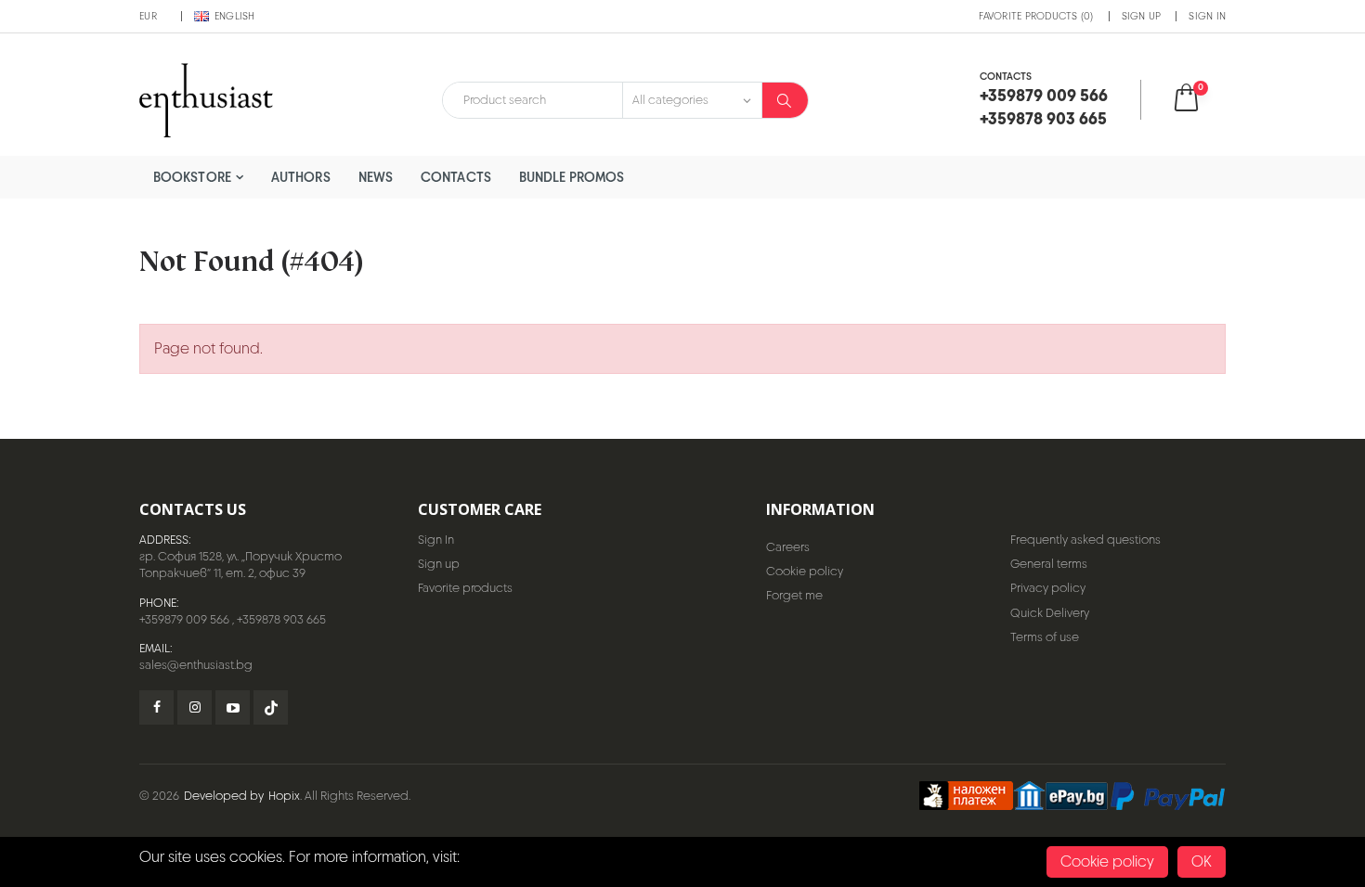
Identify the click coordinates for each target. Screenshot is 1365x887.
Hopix (284, 795)
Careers (788, 547)
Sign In (1207, 15)
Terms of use (1044, 637)
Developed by (224, 795)
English (234, 15)
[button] (1198, 100)
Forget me (794, 595)
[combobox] (532, 100)
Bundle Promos (571, 177)
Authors (301, 177)
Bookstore (192, 177)
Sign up (1142, 15)
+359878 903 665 (281, 619)
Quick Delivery (1049, 613)
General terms (1048, 564)
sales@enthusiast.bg (196, 665)
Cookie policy (804, 571)
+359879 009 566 (184, 619)
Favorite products (465, 588)
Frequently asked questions (1085, 539)
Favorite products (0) (1036, 15)
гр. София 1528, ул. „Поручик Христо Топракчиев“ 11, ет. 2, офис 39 (240, 564)
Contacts (456, 177)
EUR (148, 15)
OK (1201, 861)
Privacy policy (1048, 588)
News (375, 177)
